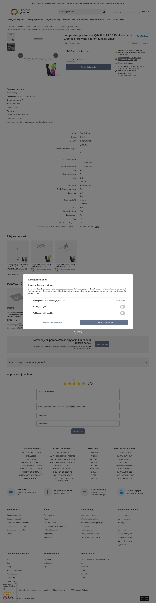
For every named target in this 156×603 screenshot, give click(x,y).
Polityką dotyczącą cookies (83, 289)
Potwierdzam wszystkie (104, 322)
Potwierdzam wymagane (52, 322)
